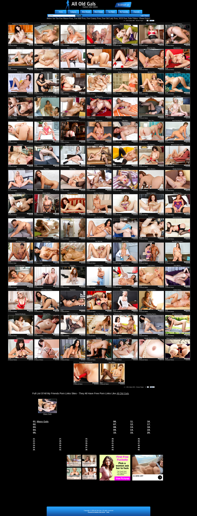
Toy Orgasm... (151, 145)
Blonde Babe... (20, 48)
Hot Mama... (20, 72)
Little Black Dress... (47, 290)
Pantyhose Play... (125, 290)
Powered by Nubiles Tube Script (96, 512)
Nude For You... (46, 265)
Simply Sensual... (178, 169)
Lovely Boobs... (73, 24)
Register (147, 15)
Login (142, 15)
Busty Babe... (99, 290)
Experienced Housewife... (73, 145)
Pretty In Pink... (46, 241)
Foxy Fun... (73, 265)
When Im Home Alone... (177, 145)
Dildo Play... (73, 169)
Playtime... (47, 169)
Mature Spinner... (151, 193)
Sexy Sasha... (21, 120)
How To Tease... (177, 193)
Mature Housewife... (73, 48)
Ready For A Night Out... (151, 338)
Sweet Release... (151, 290)
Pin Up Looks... (125, 169)
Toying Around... (20, 217)
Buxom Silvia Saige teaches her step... (99, 169)
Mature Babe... (47, 193)
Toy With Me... (99, 241)
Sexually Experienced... (86, 362)
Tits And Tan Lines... (177, 241)
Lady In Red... (151, 265)
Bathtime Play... (99, 265)
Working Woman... (151, 24)
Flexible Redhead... (73, 193)
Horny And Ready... (73, 314)
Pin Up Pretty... (20, 290)
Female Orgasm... (177, 24)
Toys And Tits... (73, 96)
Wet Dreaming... (46, 48)
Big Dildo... (99, 338)
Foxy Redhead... (125, 193)
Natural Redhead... (20, 314)
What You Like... (151, 48)
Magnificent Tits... (73, 338)
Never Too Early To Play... (125, 72)
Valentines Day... (125, 48)
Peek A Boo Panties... (47, 338)
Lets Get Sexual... (99, 217)
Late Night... (177, 72)
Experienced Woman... (125, 338)
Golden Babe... (177, 290)
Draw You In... (99, 120)
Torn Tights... (112, 362)
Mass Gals (47, 414)
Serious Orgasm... (99, 193)
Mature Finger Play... (151, 96)
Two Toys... (125, 96)
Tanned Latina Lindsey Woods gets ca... (125, 314)
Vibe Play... (125, 120)
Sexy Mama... (178, 265)
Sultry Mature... (151, 169)
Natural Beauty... (177, 217)
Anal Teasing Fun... (177, 120)
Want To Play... (125, 265)
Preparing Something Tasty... (20, 24)
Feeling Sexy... (21, 338)
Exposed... (73, 290)
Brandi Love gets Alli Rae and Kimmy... (99, 24)
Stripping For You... (20, 193)
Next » (152, 20)
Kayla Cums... (73, 241)
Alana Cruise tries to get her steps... (46, 96)
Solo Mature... (125, 145)
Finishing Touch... (151, 314)
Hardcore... (99, 72)
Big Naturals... (178, 48)
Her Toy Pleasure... (99, 314)
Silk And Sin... (151, 72)
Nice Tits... (151, 120)
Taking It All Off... (99, 48)
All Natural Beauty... (47, 24)
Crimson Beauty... (47, 145)
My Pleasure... (99, 96)
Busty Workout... (125, 217)
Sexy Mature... (178, 96)
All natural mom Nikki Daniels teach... (73, 217)
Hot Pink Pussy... (21, 241)
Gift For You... (125, 241)
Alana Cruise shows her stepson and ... (177, 338)
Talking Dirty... (47, 314)
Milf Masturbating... (46, 120)
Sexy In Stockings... (47, 72)
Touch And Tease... (125, 24)
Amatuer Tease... (99, 145)
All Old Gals (123, 393)
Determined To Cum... (73, 120)
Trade (107, 512)
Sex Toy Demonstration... (20, 96)
